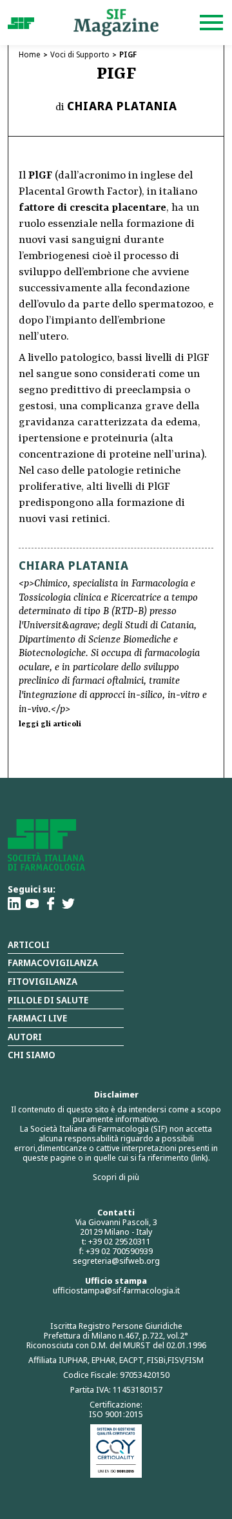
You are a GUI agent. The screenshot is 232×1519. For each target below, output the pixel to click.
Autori (25, 1036)
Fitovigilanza (42, 981)
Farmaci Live (37, 1018)
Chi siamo (31, 1055)
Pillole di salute (48, 1000)
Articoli (29, 944)
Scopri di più (116, 1177)
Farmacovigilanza (53, 962)
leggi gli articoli (50, 724)
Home (30, 54)
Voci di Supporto (80, 54)
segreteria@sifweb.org (116, 1260)
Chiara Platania (122, 105)
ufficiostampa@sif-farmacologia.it (116, 1290)
